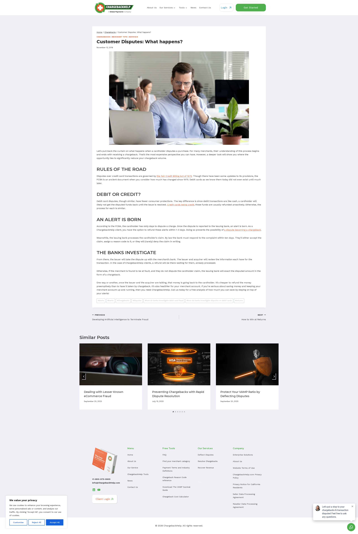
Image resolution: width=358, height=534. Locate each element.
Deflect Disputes (206, 455)
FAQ (164, 455)
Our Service (132, 468)
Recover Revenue (206, 468)
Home (130, 455)
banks (110, 300)
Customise (18, 522)
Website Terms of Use (244, 468)
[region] (36, 512)
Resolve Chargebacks (208, 461)
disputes (137, 300)
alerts (101, 300)
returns (239, 300)
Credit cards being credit (180, 204)
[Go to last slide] (84, 376)
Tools (182, 7)
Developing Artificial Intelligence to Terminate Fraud (120, 317)
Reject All (36, 522)
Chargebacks (103, 37)
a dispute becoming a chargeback (242, 229)
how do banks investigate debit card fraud (164, 300)
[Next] (274, 376)
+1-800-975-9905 (101, 479)
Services (133, 37)
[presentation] (110, 364)
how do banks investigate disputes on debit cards (209, 300)
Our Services (166, 7)
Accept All (55, 522)
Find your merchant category (176, 461)
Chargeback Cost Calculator (175, 496)
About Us (152, 7)
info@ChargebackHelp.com (106, 483)
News (193, 7)
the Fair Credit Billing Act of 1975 (174, 176)
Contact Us (205, 7)
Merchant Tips (119, 37)
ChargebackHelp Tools (138, 474)
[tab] (173, 412)
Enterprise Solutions (243, 455)
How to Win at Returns (254, 317)
